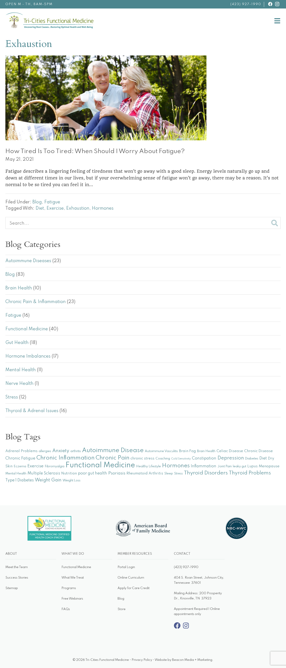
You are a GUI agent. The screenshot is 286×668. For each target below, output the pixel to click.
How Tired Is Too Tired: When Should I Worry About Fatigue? (95, 151)
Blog (37, 202)
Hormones (103, 208)
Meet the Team (16, 567)
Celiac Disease (230, 451)
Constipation (204, 458)
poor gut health (92, 473)
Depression (230, 458)
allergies (45, 451)
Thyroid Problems (250, 473)
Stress (11, 397)
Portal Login (126, 567)
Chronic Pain (112, 458)
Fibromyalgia (54, 466)
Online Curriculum (131, 577)
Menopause (269, 466)
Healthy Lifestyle (148, 466)
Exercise (55, 208)
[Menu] (277, 21)
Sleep (168, 473)
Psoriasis (116, 473)
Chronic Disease (258, 451)
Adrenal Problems (21, 451)
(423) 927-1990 (245, 4)
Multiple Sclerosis (43, 473)
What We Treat (72, 577)
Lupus (252, 466)
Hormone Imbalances (27, 356)
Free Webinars (72, 598)
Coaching (163, 458)
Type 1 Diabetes (19, 480)
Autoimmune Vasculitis (161, 451)
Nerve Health (19, 383)
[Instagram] (186, 628)
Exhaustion (77, 208)
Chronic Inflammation (65, 458)
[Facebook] (177, 628)
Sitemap (11, 588)
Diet (40, 208)
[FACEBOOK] (270, 4)
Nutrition (69, 473)
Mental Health (20, 370)
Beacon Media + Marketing (192, 660)
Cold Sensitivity (181, 458)
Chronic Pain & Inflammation (35, 302)
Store (122, 609)
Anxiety (60, 450)
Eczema (20, 466)
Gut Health (17, 343)
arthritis (75, 451)
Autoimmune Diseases (28, 261)
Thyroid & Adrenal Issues (31, 411)
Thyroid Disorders (206, 473)
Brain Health (18, 288)
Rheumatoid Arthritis (144, 473)
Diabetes (251, 458)
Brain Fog (187, 451)
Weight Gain (48, 480)
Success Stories (16, 577)
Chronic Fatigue (20, 458)
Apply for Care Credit (133, 588)
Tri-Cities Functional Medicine (107, 660)
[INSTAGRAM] (277, 4)
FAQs (65, 609)
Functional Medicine (26, 329)
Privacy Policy (142, 660)
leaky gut (239, 466)
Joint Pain (224, 466)
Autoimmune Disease (113, 450)
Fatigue (52, 202)
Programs (68, 588)
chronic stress (142, 458)
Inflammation (203, 466)
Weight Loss (71, 480)
